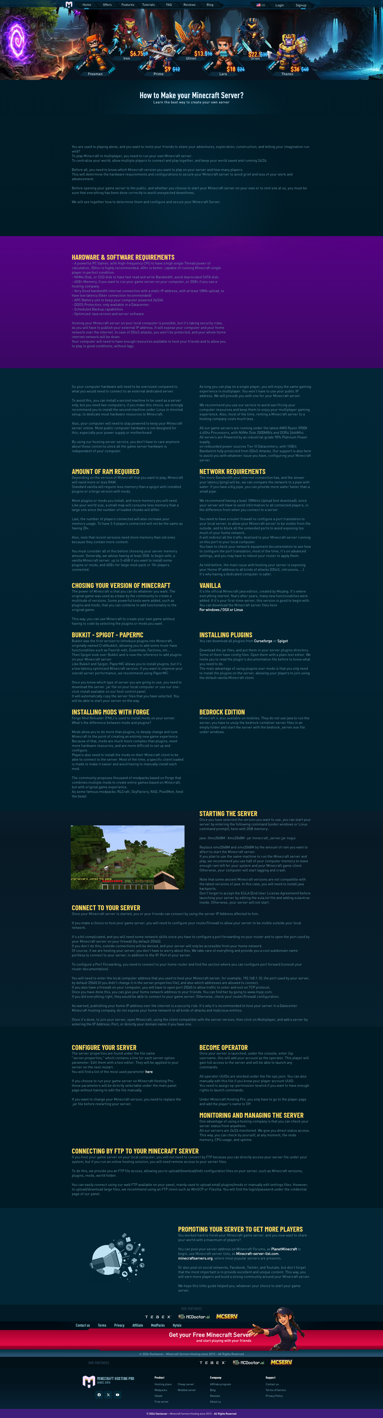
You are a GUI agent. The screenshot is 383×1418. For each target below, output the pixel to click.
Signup (301, 5)
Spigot (282, 641)
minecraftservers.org (195, 1258)
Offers (107, 4)
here (149, 1071)
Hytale (177, 1325)
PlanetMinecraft (284, 1249)
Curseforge (263, 641)
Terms (102, 1325)
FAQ (169, 4)
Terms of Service (276, 1390)
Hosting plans (163, 1384)
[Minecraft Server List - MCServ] (226, 1316)
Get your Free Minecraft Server (210, 1334)
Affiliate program (220, 1384)
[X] (108, 1395)
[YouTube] (117, 1395)
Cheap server (186, 1384)
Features (127, 4)
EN (263, 5)
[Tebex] (159, 1316)
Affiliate (137, 1325)
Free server (162, 1401)
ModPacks (158, 1325)
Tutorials (148, 4)
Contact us (83, 1325)
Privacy (119, 1325)
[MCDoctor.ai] (194, 1316)
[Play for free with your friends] (276, 1329)
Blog (210, 4)
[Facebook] (99, 1395)
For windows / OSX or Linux (221, 609)
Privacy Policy (274, 1395)
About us (215, 1401)
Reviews (189, 4)
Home (87, 4)
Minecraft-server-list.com (257, 1253)
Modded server (187, 1390)
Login (279, 5)
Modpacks (161, 1390)
